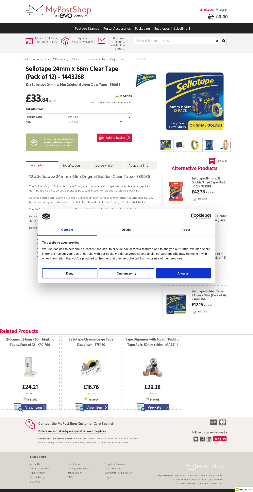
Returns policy (74, 473)
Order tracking (113, 469)
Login (108, 477)
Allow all (183, 273)
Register (209, 10)
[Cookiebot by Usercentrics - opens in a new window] (194, 216)
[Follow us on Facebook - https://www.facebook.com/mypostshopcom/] (203, 440)
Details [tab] (126, 229)
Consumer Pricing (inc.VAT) (119, 473)
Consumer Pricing (100, 102)
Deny (69, 273)
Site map (35, 482)
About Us (35, 464)
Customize (124, 273)
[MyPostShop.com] (58, 18)
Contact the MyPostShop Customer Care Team (74, 423)
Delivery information (78, 469)
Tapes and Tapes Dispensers (106, 59)
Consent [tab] (67, 229)
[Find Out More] (29, 405)
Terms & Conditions (40, 469)
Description (37, 165)
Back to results (32, 59)
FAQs (70, 477)
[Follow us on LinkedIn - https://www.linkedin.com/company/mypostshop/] (209, 440)
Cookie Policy (37, 477)
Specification (71, 165)
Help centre (73, 464)
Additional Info (138, 165)
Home (47, 59)
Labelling (180, 28)
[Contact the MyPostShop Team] (113, 423)
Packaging (142, 28)
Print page (221, 161)
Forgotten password (115, 464)
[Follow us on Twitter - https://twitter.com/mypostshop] (196, 440)
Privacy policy (37, 473)
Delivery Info (104, 165)
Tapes (78, 59)
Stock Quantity (67, 127)
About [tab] (185, 229)
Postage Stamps (87, 28)
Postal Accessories (117, 28)
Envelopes (162, 28)
